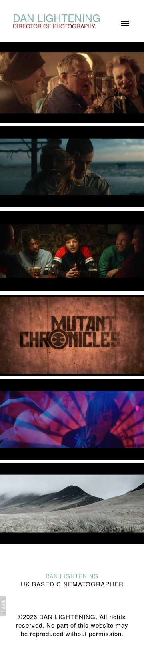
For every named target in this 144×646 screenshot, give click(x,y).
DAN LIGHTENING (72, 576)
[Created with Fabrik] (3, 606)
